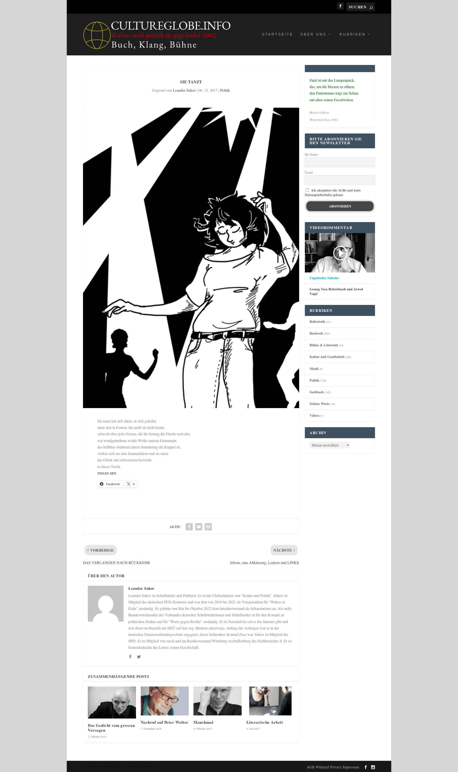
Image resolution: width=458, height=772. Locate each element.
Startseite (277, 34)
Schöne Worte (320, 403)
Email (309, 172)
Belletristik (317, 321)
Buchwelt (316, 333)
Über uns (313, 34)
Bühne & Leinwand (324, 344)
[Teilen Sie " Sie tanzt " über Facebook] (189, 527)
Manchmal (203, 722)
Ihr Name (311, 154)
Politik (225, 90)
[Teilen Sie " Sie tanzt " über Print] (208, 527)
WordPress (150, 766)
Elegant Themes (112, 766)
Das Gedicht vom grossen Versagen (111, 727)
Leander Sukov (184, 90)
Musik (314, 368)
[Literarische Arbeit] (270, 701)
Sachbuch (317, 391)
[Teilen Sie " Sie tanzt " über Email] (198, 527)
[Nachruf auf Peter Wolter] (165, 701)
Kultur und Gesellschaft (327, 356)
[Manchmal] (217, 701)
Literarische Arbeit (264, 722)
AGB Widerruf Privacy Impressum (333, 766)
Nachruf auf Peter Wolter (164, 722)
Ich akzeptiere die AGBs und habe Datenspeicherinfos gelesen (333, 192)
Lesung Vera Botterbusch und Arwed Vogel (336, 291)
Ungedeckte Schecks (324, 278)
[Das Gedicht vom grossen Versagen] (112, 703)
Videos (314, 415)
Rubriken (352, 34)
